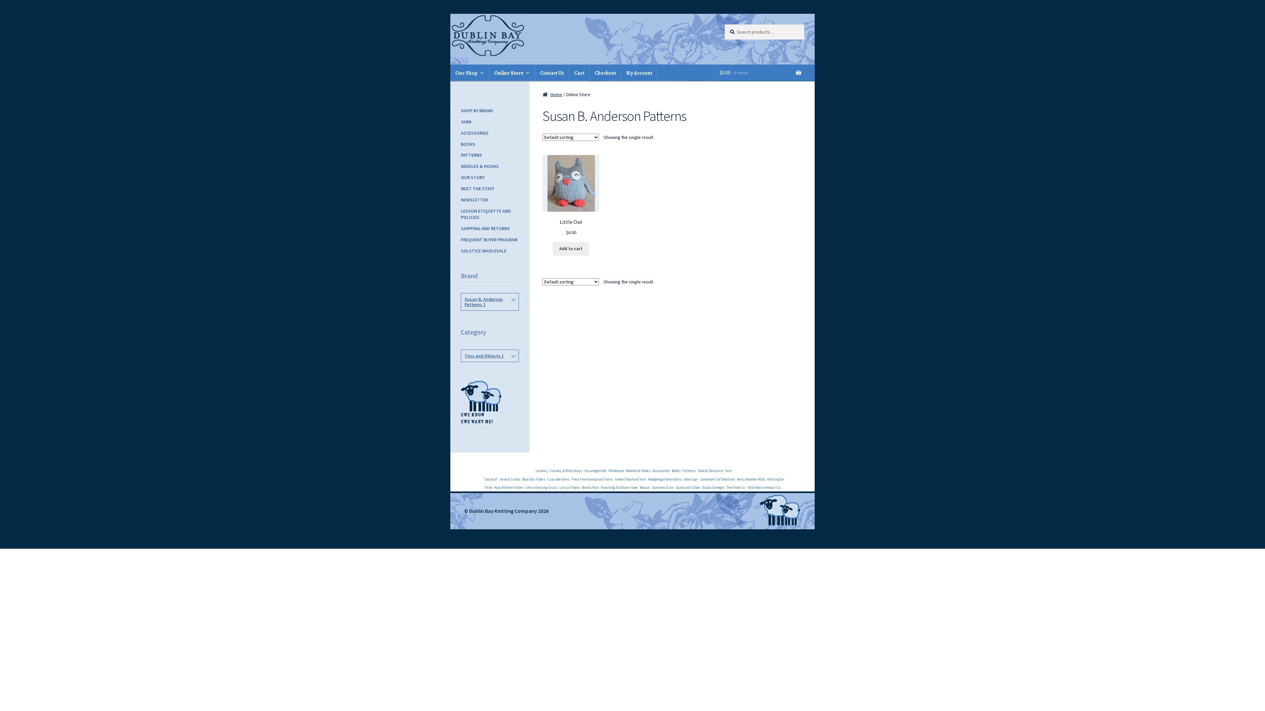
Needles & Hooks (480, 166)
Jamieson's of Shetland (717, 479)
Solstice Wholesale (483, 251)
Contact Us (552, 73)
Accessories (475, 133)
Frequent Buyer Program (489, 240)
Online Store (508, 73)
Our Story (473, 177)
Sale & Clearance (710, 470)
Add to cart (570, 248)
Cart (579, 73)
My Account (639, 73)
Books (468, 144)
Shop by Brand (477, 111)
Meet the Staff (477, 189)
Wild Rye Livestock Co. (764, 487)
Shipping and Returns (485, 228)
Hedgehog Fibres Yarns (665, 479)
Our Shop (466, 73)
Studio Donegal (713, 487)
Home (556, 94)
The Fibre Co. (736, 487)
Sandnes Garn (663, 487)
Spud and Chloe (688, 487)
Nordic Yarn (590, 487)
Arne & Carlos (510, 479)
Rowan (645, 487)
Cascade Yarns (558, 479)
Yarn (466, 122)
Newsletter (474, 200)
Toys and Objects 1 (484, 356)
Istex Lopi (691, 479)
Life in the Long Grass (541, 487)
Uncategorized (595, 470)
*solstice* (490, 479)
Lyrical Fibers (569, 487)
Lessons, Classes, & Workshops (559, 470)
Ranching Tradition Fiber (619, 487)
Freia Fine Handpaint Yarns (592, 479)
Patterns (471, 155)
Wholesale (616, 470)
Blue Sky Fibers (533, 479)
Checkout (605, 73)
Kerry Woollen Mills (751, 479)
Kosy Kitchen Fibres (508, 487)
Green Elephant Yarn (630, 479)
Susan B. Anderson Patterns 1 (483, 301)
